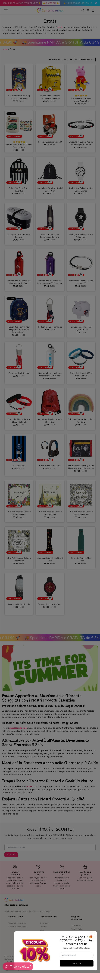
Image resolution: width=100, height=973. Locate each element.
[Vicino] (94, 934)
